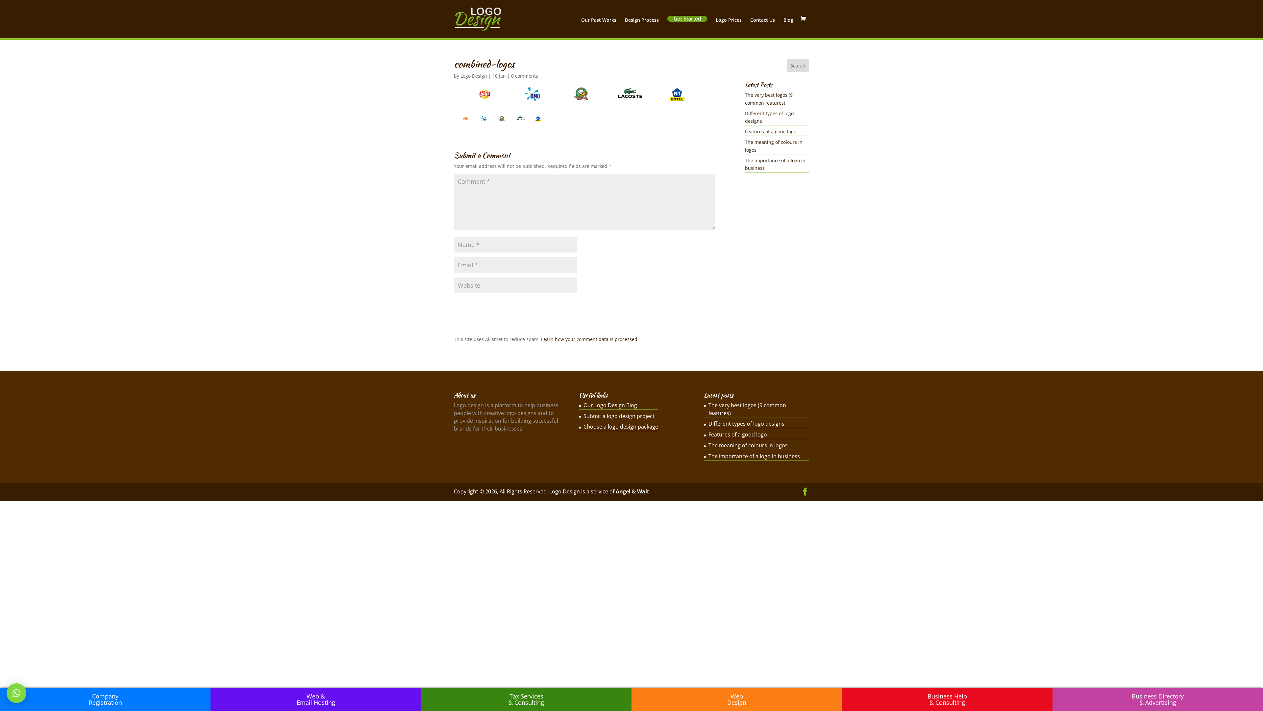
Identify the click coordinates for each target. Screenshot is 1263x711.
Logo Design (473, 76)
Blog (788, 20)
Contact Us (762, 20)
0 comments (524, 76)
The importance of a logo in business (754, 456)
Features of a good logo (770, 131)
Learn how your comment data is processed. (590, 339)
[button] (16, 693)
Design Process (642, 20)
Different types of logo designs (746, 423)
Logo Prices (729, 20)
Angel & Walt (632, 491)
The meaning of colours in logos (748, 445)
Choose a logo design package (620, 426)
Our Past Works (598, 20)
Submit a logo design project (619, 416)
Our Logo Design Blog (610, 405)
